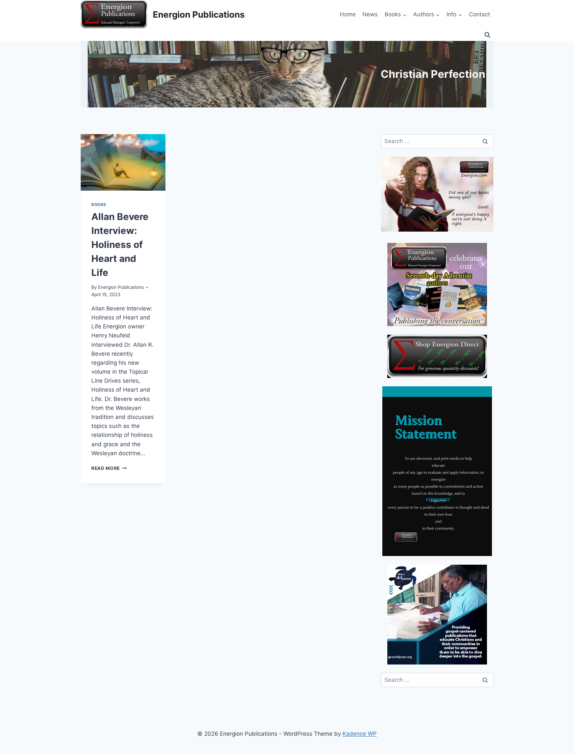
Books (98, 204)
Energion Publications (121, 287)
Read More (109, 468)
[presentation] (123, 162)
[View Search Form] (487, 35)
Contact (479, 14)
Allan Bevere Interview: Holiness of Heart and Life (119, 244)
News (370, 14)
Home (348, 14)
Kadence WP (359, 733)
